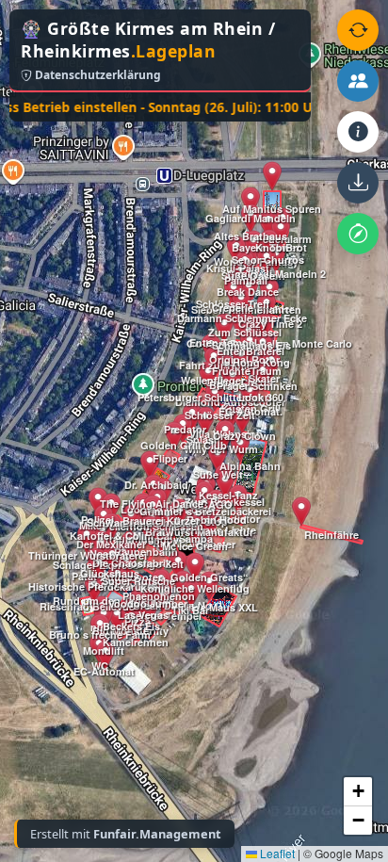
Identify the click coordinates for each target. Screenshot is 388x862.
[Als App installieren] (358, 182)
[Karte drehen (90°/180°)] (358, 30)
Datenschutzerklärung (96, 75)
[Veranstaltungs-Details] (358, 132)
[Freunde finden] (358, 81)
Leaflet (276, 853)
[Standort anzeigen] (358, 233)
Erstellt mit (125, 833)
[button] (94, 589)
